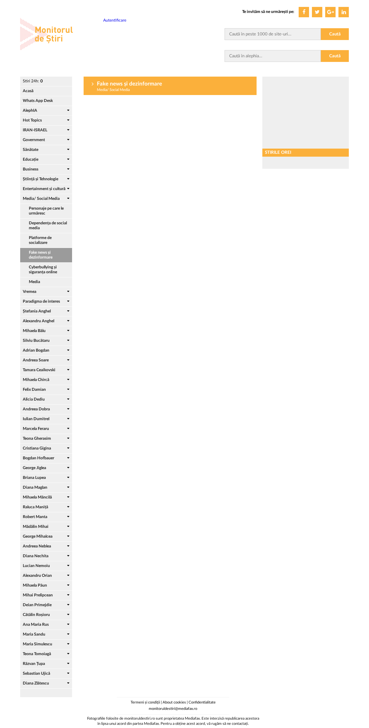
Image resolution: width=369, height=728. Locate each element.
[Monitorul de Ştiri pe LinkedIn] (343, 12)
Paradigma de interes (41, 301)
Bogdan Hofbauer (38, 458)
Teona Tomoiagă (37, 654)
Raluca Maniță (35, 507)
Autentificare (114, 20)
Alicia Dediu (34, 399)
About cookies (174, 702)
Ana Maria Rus (36, 625)
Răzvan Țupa (34, 664)
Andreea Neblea (37, 546)
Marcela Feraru (36, 429)
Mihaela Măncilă (37, 497)
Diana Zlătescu (36, 683)
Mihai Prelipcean (38, 595)
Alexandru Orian (37, 576)
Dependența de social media (48, 225)
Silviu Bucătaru (36, 341)
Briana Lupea (34, 478)
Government (34, 140)
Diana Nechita (35, 556)
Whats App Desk (38, 101)
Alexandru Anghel (38, 321)
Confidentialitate (202, 702)
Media (34, 282)
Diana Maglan (35, 488)
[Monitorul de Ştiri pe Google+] (330, 12)
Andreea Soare (36, 360)
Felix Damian (34, 390)
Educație (30, 160)
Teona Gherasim (37, 439)
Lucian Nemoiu (36, 566)
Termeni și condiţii (145, 702)
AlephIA (30, 111)
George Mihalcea (37, 536)
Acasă (28, 91)
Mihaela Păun (35, 585)
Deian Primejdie (37, 605)
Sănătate (30, 150)
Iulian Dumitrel (36, 419)
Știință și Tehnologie (40, 179)
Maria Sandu (34, 634)
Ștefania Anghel (37, 311)
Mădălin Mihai (35, 527)
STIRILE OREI (278, 152)
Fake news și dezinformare (40, 255)
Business (30, 169)
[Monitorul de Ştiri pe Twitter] (317, 12)
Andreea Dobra (36, 409)
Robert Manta (35, 517)
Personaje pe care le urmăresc (46, 210)
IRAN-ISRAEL (35, 130)
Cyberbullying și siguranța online (43, 269)
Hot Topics (32, 120)
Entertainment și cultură (44, 189)
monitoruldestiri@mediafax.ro (173, 709)
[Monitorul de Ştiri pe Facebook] (304, 12)
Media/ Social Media (41, 199)
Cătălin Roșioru (36, 615)
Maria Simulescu (37, 644)
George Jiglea (34, 468)
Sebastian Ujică (36, 674)
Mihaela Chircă (36, 380)
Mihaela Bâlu (34, 331)
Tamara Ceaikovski (39, 370)
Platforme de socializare (40, 240)
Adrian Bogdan (36, 350)
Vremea (29, 292)
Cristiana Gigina (37, 448)
